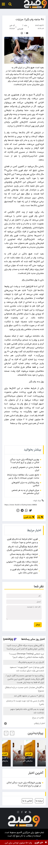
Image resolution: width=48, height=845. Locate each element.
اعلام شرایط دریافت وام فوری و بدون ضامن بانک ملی (24, 571)
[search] (10, 4)
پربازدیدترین (35, 733)
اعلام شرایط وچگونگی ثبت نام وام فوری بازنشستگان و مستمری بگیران (22, 548)
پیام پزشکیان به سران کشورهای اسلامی (25, 484)
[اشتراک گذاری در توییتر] (30, 510)
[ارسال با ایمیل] (27, 33)
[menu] (3, 4)
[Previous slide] (12, 733)
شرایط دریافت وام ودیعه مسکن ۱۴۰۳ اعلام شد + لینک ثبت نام (24, 555)
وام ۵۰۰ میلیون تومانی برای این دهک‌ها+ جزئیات (18, 842)
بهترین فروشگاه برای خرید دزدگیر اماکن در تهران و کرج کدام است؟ (24, 461)
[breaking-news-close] (45, 842)
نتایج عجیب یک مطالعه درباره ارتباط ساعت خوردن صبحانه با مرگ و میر (23, 476)
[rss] (30, 812)
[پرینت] (22, 33)
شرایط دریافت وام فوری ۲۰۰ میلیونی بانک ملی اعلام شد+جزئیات (22, 563)
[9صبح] (35, 4)
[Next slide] (6, 733)
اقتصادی (28, 754)
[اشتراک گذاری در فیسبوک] (18, 510)
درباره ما (39, 800)
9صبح (19, 832)
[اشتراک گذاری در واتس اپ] (26, 510)
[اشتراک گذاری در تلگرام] (22, 510)
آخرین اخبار (36, 773)
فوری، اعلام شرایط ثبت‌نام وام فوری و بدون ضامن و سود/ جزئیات (22, 540)
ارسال (38, 624)
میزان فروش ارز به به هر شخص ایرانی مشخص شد (25, 492)
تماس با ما (27, 800)
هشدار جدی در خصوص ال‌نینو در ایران (25, 469)
